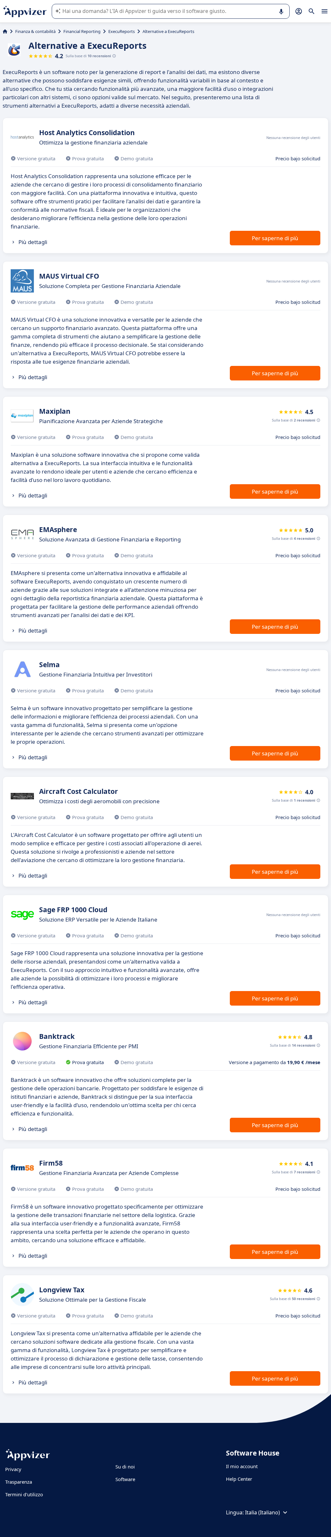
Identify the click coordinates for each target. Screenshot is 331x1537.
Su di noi (125, 1466)
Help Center (239, 1479)
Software (125, 1479)
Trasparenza (18, 1481)
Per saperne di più (275, 238)
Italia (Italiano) (262, 1512)
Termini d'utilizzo (24, 1494)
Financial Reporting (82, 31)
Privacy (13, 1469)
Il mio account (242, 1466)
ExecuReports (121, 31)
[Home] (5, 31)
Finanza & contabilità (35, 31)
